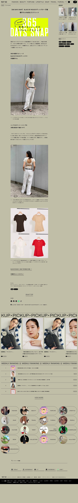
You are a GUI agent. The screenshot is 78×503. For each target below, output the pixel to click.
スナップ (64, 41)
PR (1, 356)
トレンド (69, 41)
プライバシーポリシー (46, 477)
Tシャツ (15, 289)
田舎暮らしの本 (15, 482)
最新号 (39, 477)
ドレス (72, 44)
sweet (27, 480)
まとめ (68, 44)
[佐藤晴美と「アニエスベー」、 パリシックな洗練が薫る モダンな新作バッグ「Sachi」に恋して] (11, 333)
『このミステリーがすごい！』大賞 (33, 482)
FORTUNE (30, 2)
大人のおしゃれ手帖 (21, 480)
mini (30, 480)
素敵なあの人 (35, 480)
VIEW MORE (39, 397)
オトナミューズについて (12, 477)
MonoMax (65, 480)
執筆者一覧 (19, 477)
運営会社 (35, 477)
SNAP (47, 2)
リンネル (40, 480)
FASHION (15, 2)
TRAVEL (53, 2)
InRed (15, 480)
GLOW (61, 480)
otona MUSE (56, 480)
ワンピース (67, 46)
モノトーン (61, 46)
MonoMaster (9, 482)
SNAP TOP (29, 294)
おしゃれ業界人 (62, 44)
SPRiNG (51, 480)
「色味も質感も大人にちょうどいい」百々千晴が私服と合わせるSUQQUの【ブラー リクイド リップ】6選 (33, 353)
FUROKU (61, 2)
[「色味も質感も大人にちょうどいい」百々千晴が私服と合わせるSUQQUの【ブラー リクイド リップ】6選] (33, 333)
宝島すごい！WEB (23, 482)
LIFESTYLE (40, 2)
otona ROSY (46, 480)
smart (70, 480)
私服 (12, 289)
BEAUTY (23, 2)
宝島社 (53, 477)
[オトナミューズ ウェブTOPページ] (4, 477)
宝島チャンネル (9, 480)
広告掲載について (30, 477)
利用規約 (24, 477)
